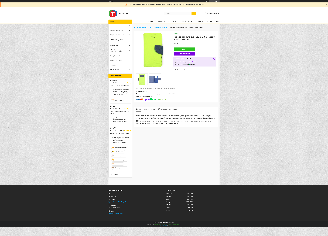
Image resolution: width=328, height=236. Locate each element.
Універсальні (165, 27)
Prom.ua (172, 222)
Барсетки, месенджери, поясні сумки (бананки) (117, 40)
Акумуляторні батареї (116, 30)
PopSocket (113, 65)
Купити (184, 49)
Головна (150, 21)
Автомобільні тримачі (116, 60)
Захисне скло (114, 45)
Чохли (150, 27)
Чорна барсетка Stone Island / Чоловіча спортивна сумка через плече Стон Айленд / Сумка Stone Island (120, 92)
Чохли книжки (157, 27)
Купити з (181, 53)
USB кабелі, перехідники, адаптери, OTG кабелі (117, 50)
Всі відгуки (114, 174)
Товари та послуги (163, 21)
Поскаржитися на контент (160, 224)
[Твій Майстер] (112, 13)
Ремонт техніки (114, 69)
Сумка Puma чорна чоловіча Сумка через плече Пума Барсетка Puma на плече (121, 119)
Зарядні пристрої (115, 56)
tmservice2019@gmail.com (115, 213)
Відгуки (209, 21)
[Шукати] (194, 13)
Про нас (175, 21)
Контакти (200, 21)
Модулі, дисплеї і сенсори (117, 34)
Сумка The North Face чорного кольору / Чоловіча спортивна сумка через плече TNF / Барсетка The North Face (120, 140)
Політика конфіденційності (174, 224)
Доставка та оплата (187, 21)
